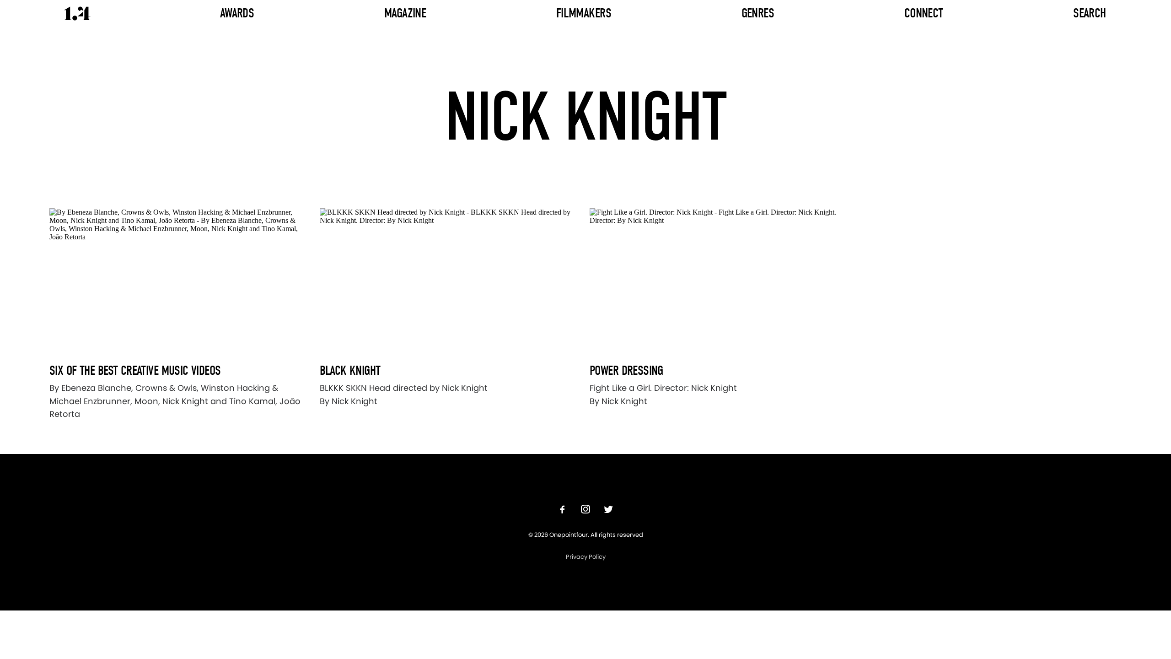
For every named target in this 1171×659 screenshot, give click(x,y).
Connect (923, 13)
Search (1089, 13)
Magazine (405, 13)
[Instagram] (585, 510)
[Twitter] (608, 510)
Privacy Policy (586, 556)
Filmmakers (583, 13)
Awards (237, 13)
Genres (757, 13)
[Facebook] (563, 510)
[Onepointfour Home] (77, 13)
